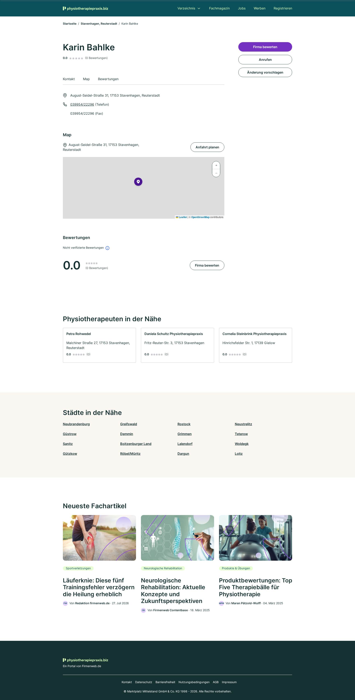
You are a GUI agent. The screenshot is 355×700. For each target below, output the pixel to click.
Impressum (229, 682)
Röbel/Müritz (130, 454)
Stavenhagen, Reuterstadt (99, 23)
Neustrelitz (243, 424)
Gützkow (70, 454)
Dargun (183, 454)
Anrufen (265, 60)
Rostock (184, 424)
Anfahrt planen (207, 147)
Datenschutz (143, 682)
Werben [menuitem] (259, 8)
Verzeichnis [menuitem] (186, 8)
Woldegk (242, 444)
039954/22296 (82, 104)
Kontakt (127, 682)
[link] (99, 345)
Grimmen (185, 434)
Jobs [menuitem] (242, 8)
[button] (138, 182)
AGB (216, 682)
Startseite (69, 23)
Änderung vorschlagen (265, 72)
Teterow (241, 434)
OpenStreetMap (200, 217)
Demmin (126, 434)
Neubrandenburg (76, 424)
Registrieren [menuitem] (283, 8)
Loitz (239, 454)
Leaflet (182, 217)
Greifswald (128, 424)
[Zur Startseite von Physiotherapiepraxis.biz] (85, 8)
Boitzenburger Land (135, 444)
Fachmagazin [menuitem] (219, 8)
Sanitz (68, 444)
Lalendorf (185, 444)
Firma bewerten (207, 265)
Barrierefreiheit (165, 682)
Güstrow (69, 434)
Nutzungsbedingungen (194, 682)
